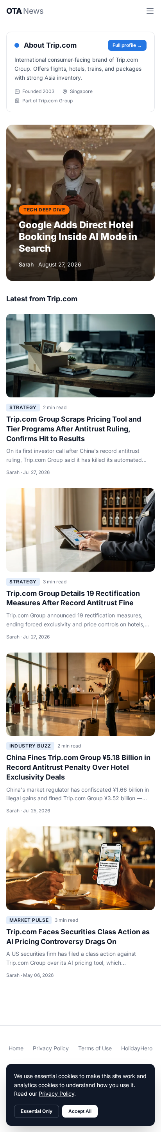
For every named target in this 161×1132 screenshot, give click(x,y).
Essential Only (36, 1111)
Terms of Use (95, 1048)
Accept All (79, 1111)
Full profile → (127, 45)
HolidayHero (136, 1048)
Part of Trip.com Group (47, 101)
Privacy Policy (51, 1048)
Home (16, 1048)
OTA (24, 11)
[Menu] (150, 11)
